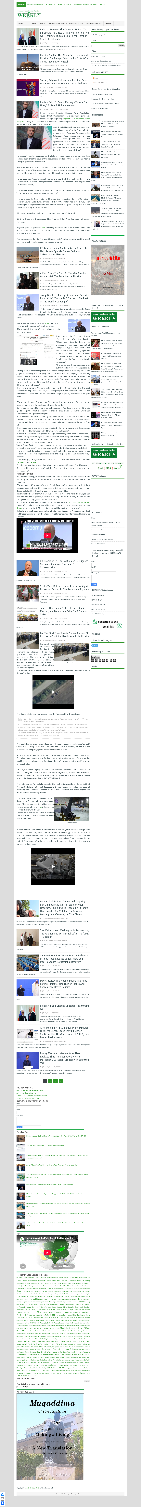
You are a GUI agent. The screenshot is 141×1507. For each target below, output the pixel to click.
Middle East (65, 1328)
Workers (76, 1373)
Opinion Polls (49, 1339)
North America (52, 1336)
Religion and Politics (67, 1349)
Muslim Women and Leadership (54, 1331)
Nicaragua (86, 1333)
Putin (48, 1347)
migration (74, 1328)
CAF (83, 1286)
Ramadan (80, 1347)
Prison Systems (61, 1344)
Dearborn (21, 1296)
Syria (19, 1362)
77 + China (35, 1277)
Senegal (46, 1355)
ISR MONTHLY (31, 1323)
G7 (83, 1304)
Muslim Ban (38, 1331)
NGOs (80, 1333)
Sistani (29, 1357)
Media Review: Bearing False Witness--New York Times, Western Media (111, 415)
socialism (45, 1357)
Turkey (87, 1362)
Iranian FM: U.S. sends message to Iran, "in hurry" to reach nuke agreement (63, 104)
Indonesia (32, 1315)
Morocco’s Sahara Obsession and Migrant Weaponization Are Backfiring (112, 154)
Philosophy (50, 1341)
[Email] (2, 1499)
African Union (21, 1280)
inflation (46, 1315)
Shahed (52, 1355)
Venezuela (76, 1368)
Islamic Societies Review (35, 4)
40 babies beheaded (24, 1277)
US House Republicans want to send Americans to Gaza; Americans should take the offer (112, 404)
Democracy (33, 1296)
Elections (86, 1299)
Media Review (55, 1328)
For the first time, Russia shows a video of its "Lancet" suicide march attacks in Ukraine (64, 635)
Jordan (80, 1323)
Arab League (64, 1280)
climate (50, 1291)
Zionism (37, 1376)
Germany (59, 1307)
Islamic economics (49, 1320)
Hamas (47, 1310)
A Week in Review (45, 1277)
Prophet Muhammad (83, 1344)
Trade (67, 1362)
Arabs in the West (23, 1283)
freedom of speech (73, 1304)
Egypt (80, 1299)
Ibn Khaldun (57, 1312)
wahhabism (26, 1370)
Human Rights (36, 1312)
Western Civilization (24, 1373)
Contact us (81, 1494)
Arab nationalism (74, 1280)
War (32, 1370)
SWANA (87, 1360)
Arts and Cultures (43, 1283)
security (40, 1355)
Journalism (86, 1323)
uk (49, 1365)
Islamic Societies (78, 1320)
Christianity (26, 1291)
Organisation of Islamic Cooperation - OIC (67, 1339)
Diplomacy (49, 1296)
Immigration (76, 1312)
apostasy (57, 1280)
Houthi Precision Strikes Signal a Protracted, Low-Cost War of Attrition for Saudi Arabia (56, 1136)
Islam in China (85, 1318)
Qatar (52, 1347)
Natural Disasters (60, 1333)
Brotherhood (76, 1286)
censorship (54, 1288)
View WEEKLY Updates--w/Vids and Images (32, 1096)
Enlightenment (27, 1302)
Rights (27, 1352)
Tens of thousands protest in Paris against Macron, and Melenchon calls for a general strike (63, 611)
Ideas (67, 1312)
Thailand (46, 1362)
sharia (57, 1355)
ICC (62, 1312)
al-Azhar (29, 1280)
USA (64, 1368)
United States (81, 1365)
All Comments (99, 82)
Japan (76, 1323)
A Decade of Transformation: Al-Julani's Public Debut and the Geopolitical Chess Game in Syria (112, 187)
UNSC (88, 1365)
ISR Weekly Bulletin (44, 1323)
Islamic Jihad (60, 1320)
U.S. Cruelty (26, 1365)
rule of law (47, 1352)
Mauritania (32, 1328)
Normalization (42, 1336)
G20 (80, 1304)
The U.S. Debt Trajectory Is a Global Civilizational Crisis (45, 1145)
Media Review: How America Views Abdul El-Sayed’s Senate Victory (49, 1184)
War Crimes (51, 1370)
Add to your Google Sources (26, 1093)
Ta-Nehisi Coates (27, 1362)
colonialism (21, 462)
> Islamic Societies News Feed (101, 94)
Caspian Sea (40, 1288)
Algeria (34, 1280)
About (102, 4)
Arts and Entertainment (58, 1283)
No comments (62, 43)
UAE (46, 1365)
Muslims (68, 1331)
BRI (65, 1286)
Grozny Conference (38, 1310)
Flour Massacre (41, 1304)
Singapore (23, 1357)
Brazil (62, 1286)
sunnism (71, 1360)
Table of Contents (97, 595)
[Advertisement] (84, 14)
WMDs (47, 1373)
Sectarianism (33, 1355)
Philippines (41, 1341)
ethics (59, 1302)
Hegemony (59, 1310)
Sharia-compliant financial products (72, 1355)
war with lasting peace (79, 502)
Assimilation (86, 1283)
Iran (43, 227)
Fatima (74, 1302)
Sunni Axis (65, 1360)
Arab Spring (85, 1280)
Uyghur (69, 1368)
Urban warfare (28, 1368)
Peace (34, 1341)
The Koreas (54, 1362)
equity (48, 1302)
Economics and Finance (33, 1299)
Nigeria (34, 1336)
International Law (40, 1318)
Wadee (19, 1370)
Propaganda (71, 1344)
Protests (27, 1347)
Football (53, 1304)
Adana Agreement (70, 1277)
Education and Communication (67, 1299)
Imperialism (84, 1312)
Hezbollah (66, 1310)
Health (53, 1310)
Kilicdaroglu (33, 1325)
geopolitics (52, 1307)
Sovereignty (74, 1357)
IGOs (70, 1312)
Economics (20, 1299)
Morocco (19, 1331)
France (58, 1304)
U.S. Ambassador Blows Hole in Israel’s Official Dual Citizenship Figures (112, 164)
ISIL (68, 1317)
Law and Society (58, 1325)
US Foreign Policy (39, 1368)
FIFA (78, 1302)
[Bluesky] (2, 1494)
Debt (26, 1296)
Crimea (68, 1294)
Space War (82, 1357)
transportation (73, 1362)
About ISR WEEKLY (98, 534)
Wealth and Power (69, 1370)
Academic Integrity (58, 1277)
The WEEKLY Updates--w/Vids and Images (106, 66)
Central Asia (62, 1288)
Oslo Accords (85, 1339)
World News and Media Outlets (102, 539)
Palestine (27, 1341)
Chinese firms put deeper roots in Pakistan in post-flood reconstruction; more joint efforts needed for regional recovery (64, 958)
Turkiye (19, 1365)
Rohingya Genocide (36, 1352)
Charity (69, 1288)
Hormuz (27, 1312)
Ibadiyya (50, 1312)
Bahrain (26, 1286)
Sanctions (66, 1352)
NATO (51, 1333)
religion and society (83, 1349)
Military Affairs (83, 1328)
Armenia (34, 1283)
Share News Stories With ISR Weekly (85, 4)
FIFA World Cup (85, 1302)
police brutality (72, 1341)
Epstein (43, 1302)
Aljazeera (40, 1280)
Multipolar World (28, 1331)
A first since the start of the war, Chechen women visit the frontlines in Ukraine (63, 275)
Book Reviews (51, 4)
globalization (20, 1310)
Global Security (68, 1307)
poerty (57, 1341)
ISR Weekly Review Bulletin (60, 1323)
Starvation (36, 1360)
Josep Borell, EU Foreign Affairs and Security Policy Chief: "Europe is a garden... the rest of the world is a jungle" (64, 298)
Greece (27, 1310)
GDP (38, 1307)
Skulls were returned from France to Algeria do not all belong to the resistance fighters (64, 588)
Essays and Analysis (64, 4)
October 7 (32, 1339)
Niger (30, 1336)
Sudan (59, 1360)
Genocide (44, 1307)
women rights (62, 1373)
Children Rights (85, 1288)
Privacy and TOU (97, 530)
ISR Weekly (21, 4)
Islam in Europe (21, 1320)
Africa (87, 1277)
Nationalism (45, 1333)
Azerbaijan (20, 1286)
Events (69, 1302)
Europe (63, 1302)
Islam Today (39, 1320)
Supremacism (79, 1360)
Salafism (60, 1352)
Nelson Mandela (72, 1333)
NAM (32, 1333)
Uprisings (20, 1368)
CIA (32, 1291)
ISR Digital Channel (98, 604)
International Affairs (25, 1317)
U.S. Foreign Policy (37, 1365)
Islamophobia (21, 1323)
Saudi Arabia (76, 1352)
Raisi (75, 1347)
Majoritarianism (79, 1325)
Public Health (43, 1347)
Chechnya (76, 1288)
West (88, 1370)
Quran (57, 1347)
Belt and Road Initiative (51, 1286)
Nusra (26, 1339)
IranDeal (53, 1318)
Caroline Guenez (30, 1288)
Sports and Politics (27, 1360)
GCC (33, 1307)
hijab (71, 1310)
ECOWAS (53, 1299)
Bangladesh (33, 1286)
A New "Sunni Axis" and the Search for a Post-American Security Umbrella (51, 1165)
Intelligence (81, 1315)
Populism (46, 1344)
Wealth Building (80, 1370)
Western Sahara (38, 1373)
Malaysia (87, 1325)
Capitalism (20, 1288)
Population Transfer (35, 1344)
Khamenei (24, 1325)
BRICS (69, 1286)
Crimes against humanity (79, 1294)
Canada (87, 1286)
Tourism (61, 1362)
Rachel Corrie (63, 1347)
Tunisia (81, 1362)
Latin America (47, 1325)
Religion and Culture (50, 1349)
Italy (71, 1323)
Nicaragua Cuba (22, 1336)
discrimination (58, 1296)
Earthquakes (86, 1296)
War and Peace (40, 1370)
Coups (57, 1294)
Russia (19, 508)
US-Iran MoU (58, 1368)
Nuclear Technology (83, 1336)
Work (70, 1373)
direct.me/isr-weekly (98, 609)
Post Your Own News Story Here (28, 1098)
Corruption (51, 1294)
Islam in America (75, 1318)
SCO (26, 1355)
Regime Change (24, 1349)
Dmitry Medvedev (76, 1296)
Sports (19, 1360)
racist (46, 323)
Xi (28, 1376)
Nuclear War (20, 1339)
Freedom (64, 1304)
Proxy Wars (34, 1347)
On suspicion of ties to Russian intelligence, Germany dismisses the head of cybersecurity (64, 564)
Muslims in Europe (77, 1331)
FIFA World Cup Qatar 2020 (26, 1304)
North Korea (62, 1336)
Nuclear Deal (72, 1336)
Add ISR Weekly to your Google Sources (105, 103)
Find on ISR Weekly (98, 544)
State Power (44, 1360)
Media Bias (45, 1328)
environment (36, 1302)
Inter (88, 1315)
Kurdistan (40, 1325)
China (19, 1291)
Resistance (20, 1352)
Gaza (29, 1307)
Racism (71, 1347)
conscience (26, 1294)
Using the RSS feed (98, 56)
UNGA (75, 1365)
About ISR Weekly (97, 614)
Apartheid (50, 1280)
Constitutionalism (36, 1294)
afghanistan (81, 1277)
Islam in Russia (30, 1320)
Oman (38, 1339)
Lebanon (67, 1325)
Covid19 (62, 1294)
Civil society (37, 1291)
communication (67, 1291)
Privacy (73, 1494)
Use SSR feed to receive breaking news (30, 1090)
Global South (79, 1307)
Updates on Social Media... (100, 108)
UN (58, 1365)
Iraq (58, 1317)
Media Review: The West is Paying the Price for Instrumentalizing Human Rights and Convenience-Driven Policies (63, 984)
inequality (39, 1315)
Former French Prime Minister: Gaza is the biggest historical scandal (111, 356)
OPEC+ (42, 1339)
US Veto (50, 1368)
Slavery (34, 1357)
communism (77, 1291)
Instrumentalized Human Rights (66, 1315)
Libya (72, 1325)
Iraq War (63, 1318)
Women (53, 1373)
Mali (18, 1328)
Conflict (19, 1294)
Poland (62, 1341)
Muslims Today (25, 1333)
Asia (69, 1283)
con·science (86, 1291)
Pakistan (19, 1341)
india (26, 1315)
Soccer (40, 1357)
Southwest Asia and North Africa (59, 1357)
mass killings (24, 1328)
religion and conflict (36, 1349)
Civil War (45, 1291)
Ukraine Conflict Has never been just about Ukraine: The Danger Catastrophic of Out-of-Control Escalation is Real (64, 58)
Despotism (41, 1296)
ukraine (53, 1365)
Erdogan (53, 1302)
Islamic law (68, 1320)
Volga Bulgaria (85, 1368)
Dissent (66, 1296)
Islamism (87, 1320)
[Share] (2, 1503)
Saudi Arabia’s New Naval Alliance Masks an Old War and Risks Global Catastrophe (112, 123)
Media (39, 1328)
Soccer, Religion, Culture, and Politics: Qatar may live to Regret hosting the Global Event (64, 82)
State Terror (53, 1360)
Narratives (38, 1333)
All (27, 23)
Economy (46, 1299)
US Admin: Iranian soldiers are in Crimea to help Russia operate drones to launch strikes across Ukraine (63, 251)
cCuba (47, 1288)
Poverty (52, 1344)
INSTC (52, 1315)
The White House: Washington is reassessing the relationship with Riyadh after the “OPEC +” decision (64, 933)
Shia (86, 1355)
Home (21, 23)
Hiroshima (77, 1310)
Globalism (87, 1307)
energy (19, 1302)
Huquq (45, 1312)
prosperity (20, 1347)
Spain (88, 1357)
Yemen (32, 1376)
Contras (44, 1294)
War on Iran (59, 1370)
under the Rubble (66, 1365)
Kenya (19, 1325)
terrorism (38, 1362)
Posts (96, 78)
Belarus (39, 1286)
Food (48, 1304)
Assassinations (76, 1283)
